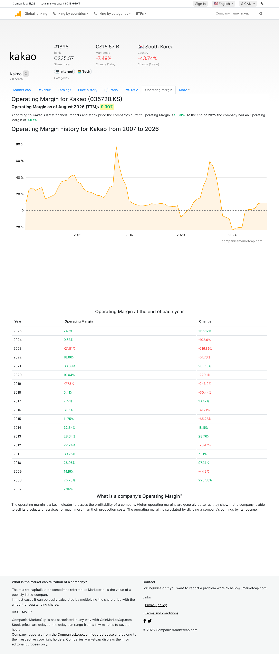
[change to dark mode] (262, 4)
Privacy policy (156, 605)
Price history (87, 90)
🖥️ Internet (64, 71)
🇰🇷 (156, 47)
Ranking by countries (69, 13)
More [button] (183, 90)
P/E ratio (111, 90)
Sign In (200, 4)
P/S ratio (131, 90)
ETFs (140, 13)
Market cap (22, 90)
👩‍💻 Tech (83, 71)
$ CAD (246, 4)
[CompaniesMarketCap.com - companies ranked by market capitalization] (18, 13)
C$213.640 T (71, 3)
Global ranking (36, 13)
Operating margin (158, 90)
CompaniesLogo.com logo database (86, 634)
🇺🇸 (222, 4)
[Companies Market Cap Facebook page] (145, 622)
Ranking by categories (111, 13)
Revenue (44, 90)
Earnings (64, 90)
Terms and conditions (161, 613)
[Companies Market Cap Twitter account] (150, 622)
